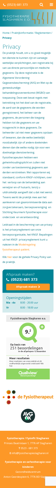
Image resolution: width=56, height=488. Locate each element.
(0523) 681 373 (24, 279)
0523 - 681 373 (29, 448)
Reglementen (43, 33)
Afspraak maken (26, 286)
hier (9, 257)
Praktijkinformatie (22, 33)
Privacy (11, 46)
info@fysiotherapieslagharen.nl (30, 453)
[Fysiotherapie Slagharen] (28, 18)
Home (5, 33)
